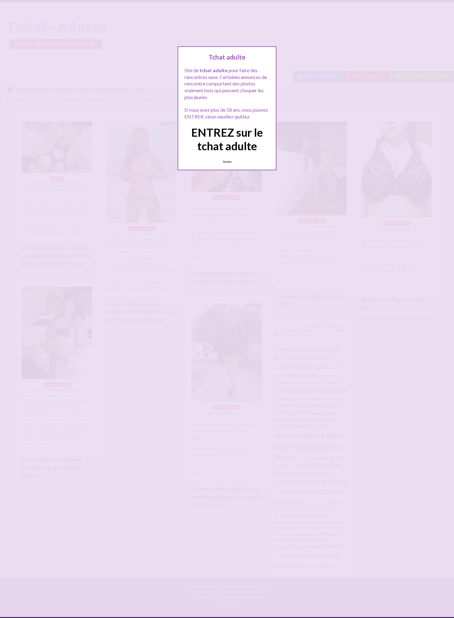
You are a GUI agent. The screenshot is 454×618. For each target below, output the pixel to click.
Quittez (227, 161)
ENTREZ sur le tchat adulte (227, 139)
